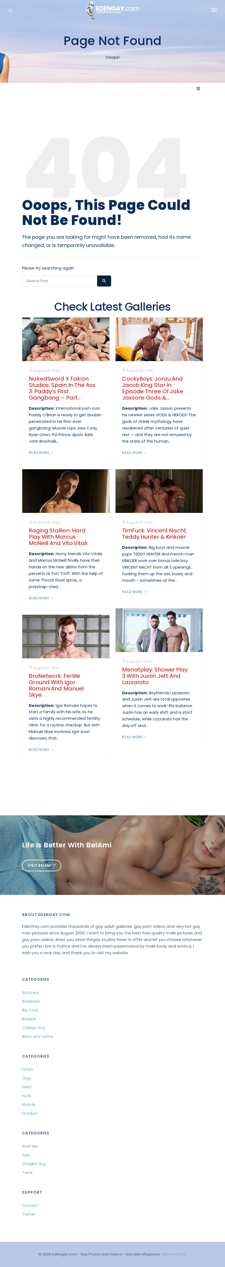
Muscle (28, 1104)
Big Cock (30, 1010)
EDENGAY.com (174, 1254)
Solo (26, 1155)
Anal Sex (30, 1146)
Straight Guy (34, 1164)
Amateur (30, 992)
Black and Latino (37, 1036)
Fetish (27, 1069)
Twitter (28, 1214)
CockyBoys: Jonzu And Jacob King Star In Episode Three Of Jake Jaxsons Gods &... (152, 388)
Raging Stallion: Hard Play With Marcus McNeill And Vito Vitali (58, 537)
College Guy (33, 1027)
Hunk (26, 1096)
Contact (30, 1205)
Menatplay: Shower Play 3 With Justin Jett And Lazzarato (155, 676)
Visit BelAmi (39, 865)
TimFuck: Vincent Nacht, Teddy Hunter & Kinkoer (154, 534)
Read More (39, 452)
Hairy (26, 1087)
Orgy (26, 1078)
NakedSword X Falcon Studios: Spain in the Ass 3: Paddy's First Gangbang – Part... (62, 388)
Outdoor (30, 1113)
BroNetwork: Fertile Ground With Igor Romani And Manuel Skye (56, 685)
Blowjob (29, 1019)
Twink (27, 1172)
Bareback (31, 1001)
